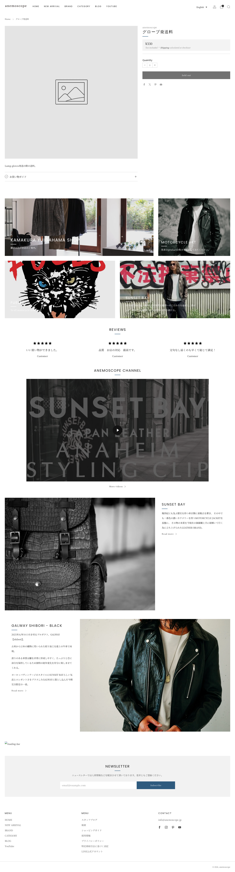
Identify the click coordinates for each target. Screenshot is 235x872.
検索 (84, 825)
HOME (36, 6)
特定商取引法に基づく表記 (95, 846)
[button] (202, 7)
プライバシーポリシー (93, 840)
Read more (168, 533)
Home (8, 19)
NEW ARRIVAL (52, 6)
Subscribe (155, 785)
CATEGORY (83, 6)
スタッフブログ (89, 819)
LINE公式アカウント (92, 851)
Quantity (147, 60)
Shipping (164, 47)
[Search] (228, 6)
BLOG (98, 6)
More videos (116, 486)
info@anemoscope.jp (169, 819)
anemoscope (149, 27)
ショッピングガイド (92, 830)
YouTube (111, 6)
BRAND (69, 6)
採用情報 (86, 835)
